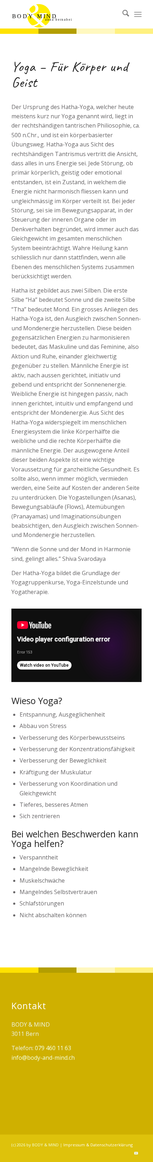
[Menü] (138, 14)
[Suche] (122, 14)
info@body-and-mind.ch (43, 1058)
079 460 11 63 (53, 1048)
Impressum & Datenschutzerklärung (98, 1144)
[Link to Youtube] (136, 1153)
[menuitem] (122, 14)
